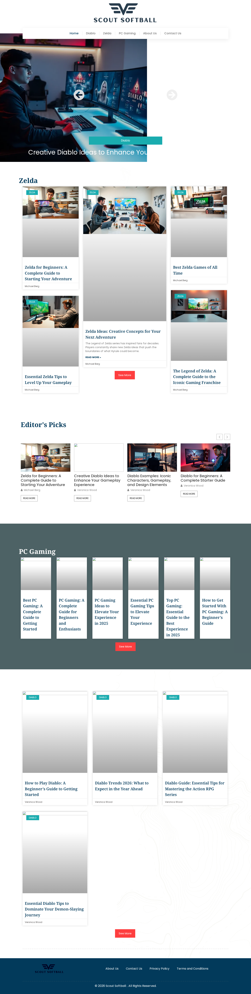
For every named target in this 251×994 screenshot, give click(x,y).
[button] (79, 94)
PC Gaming (127, 33)
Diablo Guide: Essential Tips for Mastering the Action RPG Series (195, 788)
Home (74, 33)
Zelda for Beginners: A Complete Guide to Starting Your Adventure (48, 273)
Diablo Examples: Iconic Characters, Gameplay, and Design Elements (149, 480)
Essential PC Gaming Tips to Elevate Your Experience (142, 612)
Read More (29, 498)
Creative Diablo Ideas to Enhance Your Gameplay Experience (125, 152)
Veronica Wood (87, 490)
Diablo (91, 33)
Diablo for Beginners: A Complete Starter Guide (203, 478)
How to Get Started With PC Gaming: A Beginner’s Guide (215, 612)
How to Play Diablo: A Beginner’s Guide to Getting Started (51, 788)
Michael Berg (32, 490)
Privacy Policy (159, 968)
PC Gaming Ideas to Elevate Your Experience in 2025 (107, 612)
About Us (150, 33)
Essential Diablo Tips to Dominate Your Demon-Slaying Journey (54, 909)
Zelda (107, 33)
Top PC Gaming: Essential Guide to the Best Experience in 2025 (178, 617)
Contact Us (172, 33)
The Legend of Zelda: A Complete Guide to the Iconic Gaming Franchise (197, 376)
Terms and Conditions (192, 968)
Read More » (93, 357)
